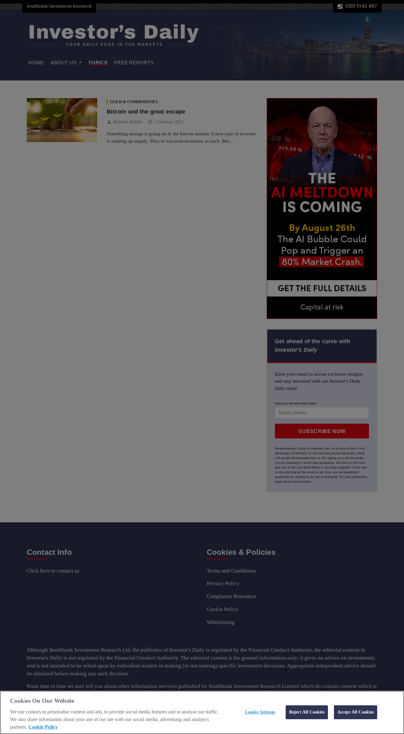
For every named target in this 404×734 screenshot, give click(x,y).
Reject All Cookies (307, 711)
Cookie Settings (260, 711)
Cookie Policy (43, 727)
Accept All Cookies (355, 711)
